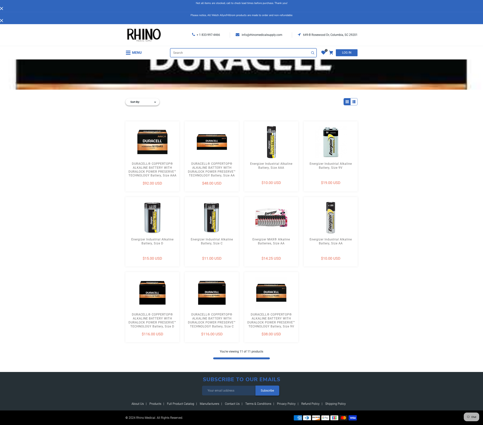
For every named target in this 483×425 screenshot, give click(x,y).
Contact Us (232, 404)
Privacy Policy (286, 404)
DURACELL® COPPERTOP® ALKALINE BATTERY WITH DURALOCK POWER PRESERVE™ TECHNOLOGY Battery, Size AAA (152, 169)
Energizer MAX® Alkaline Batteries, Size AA (271, 241)
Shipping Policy (335, 404)
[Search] (313, 53)
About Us (138, 404)
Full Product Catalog (180, 404)
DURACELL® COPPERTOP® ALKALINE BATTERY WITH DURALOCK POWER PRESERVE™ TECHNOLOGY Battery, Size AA (212, 169)
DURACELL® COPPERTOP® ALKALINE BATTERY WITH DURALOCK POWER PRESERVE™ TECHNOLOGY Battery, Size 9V (271, 320)
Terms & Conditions (258, 404)
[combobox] (243, 52)
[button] (133, 53)
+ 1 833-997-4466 (208, 35)
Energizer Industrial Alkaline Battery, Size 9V (331, 165)
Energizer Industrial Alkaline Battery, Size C (212, 241)
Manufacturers (209, 404)
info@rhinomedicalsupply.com (261, 35)
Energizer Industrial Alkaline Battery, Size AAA (271, 165)
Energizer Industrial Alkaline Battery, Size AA (331, 241)
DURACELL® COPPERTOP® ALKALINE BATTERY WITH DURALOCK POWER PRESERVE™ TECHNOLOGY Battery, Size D (152, 320)
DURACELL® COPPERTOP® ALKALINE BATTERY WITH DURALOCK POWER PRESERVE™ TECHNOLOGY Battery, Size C (212, 320)
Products (155, 404)
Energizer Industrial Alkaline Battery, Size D (152, 241)
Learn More (138, 149)
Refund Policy (310, 404)
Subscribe (267, 390)
